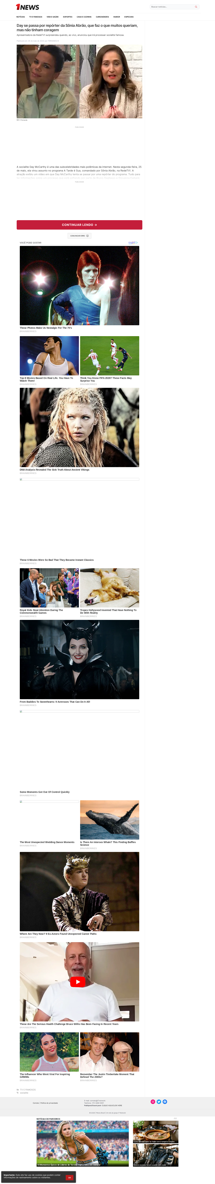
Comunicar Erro (77, 236)
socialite (24, 1093)
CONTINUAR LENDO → (79, 225)
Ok (69, 1178)
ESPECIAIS (129, 17)
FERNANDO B (53, 41)
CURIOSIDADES (102, 17)
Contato (36, 1103)
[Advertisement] (79, 145)
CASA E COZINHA (84, 17)
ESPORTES (67, 17)
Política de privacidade (49, 1103)
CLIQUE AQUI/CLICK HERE (112, 1105)
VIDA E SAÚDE (53, 17)
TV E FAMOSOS (35, 17)
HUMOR (116, 17)
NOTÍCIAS (20, 17)
